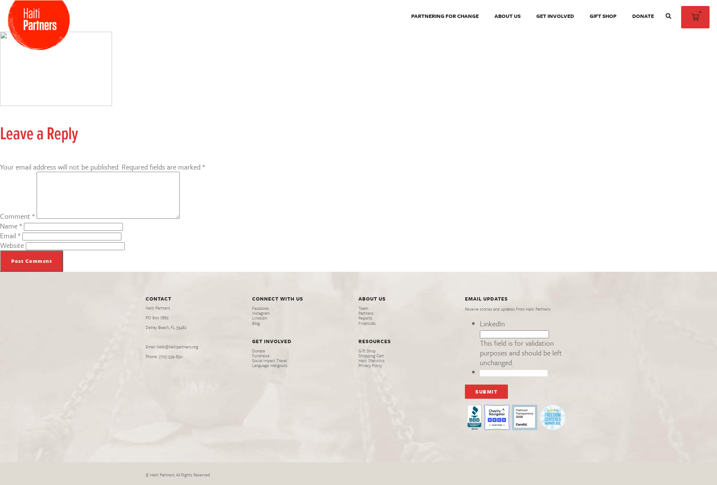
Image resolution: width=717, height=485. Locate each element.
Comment (17, 216)
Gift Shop (603, 16)
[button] (668, 16)
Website (12, 245)
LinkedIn (492, 323)
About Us (507, 16)
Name (11, 226)
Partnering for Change (445, 16)
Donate (643, 16)
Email (10, 235)
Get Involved (555, 16)
